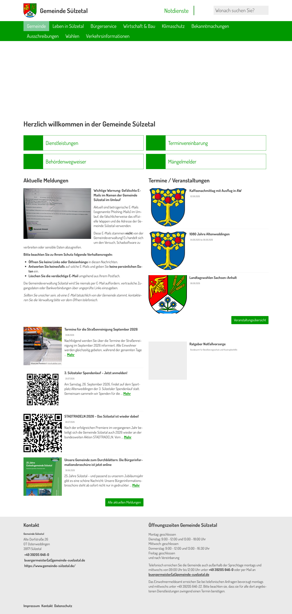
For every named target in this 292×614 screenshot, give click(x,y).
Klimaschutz (173, 26)
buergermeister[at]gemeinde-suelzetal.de (54, 560)
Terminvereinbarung (188, 143)
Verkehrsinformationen (107, 36)
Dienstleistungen (62, 143)
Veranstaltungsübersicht (250, 320)
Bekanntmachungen (210, 26)
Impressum (31, 606)
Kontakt (47, 606)
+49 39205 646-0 (36, 554)
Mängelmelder (182, 161)
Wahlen (72, 36)
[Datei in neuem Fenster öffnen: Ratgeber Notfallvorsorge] (209, 361)
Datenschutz (63, 606)
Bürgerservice (103, 26)
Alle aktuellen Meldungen (124, 502)
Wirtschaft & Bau (139, 26)
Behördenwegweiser (66, 161)
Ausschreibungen (43, 36)
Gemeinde (36, 26)
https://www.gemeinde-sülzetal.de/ (49, 565)
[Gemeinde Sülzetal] (83, 550)
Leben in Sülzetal (68, 26)
